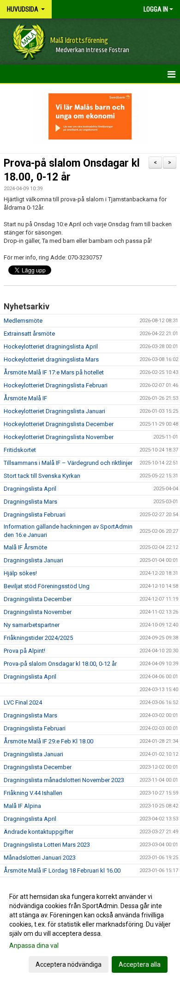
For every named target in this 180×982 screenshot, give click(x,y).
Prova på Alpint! (24, 650)
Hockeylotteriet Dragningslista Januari (54, 411)
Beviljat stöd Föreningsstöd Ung (47, 586)
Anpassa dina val (34, 945)
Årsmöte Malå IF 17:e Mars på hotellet (54, 372)
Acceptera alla (140, 964)
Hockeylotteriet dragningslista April (51, 346)
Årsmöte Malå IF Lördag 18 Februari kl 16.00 (62, 870)
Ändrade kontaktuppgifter (38, 831)
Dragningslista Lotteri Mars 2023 (47, 844)
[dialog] (90, 930)
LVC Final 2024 (23, 702)
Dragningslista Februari (35, 514)
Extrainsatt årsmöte (29, 333)
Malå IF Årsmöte (25, 547)
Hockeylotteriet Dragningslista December (59, 424)
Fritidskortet (20, 449)
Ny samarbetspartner (32, 624)
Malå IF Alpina (22, 805)
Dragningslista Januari (33, 560)
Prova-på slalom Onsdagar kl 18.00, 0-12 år (60, 663)
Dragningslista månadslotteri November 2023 (64, 780)
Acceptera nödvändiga (69, 964)
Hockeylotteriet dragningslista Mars (51, 359)
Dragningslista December (38, 599)
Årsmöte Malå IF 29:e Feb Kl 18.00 (48, 741)
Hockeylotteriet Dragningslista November (59, 437)
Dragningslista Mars (30, 501)
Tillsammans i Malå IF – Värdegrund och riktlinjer (68, 462)
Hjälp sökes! (20, 573)
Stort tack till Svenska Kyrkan (42, 475)
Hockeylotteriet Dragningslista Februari (56, 385)
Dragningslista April (30, 488)
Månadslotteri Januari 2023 (40, 857)
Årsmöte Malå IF (25, 398)
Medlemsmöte (23, 320)
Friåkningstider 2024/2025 (38, 637)
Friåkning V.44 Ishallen (33, 792)
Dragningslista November (38, 611)
